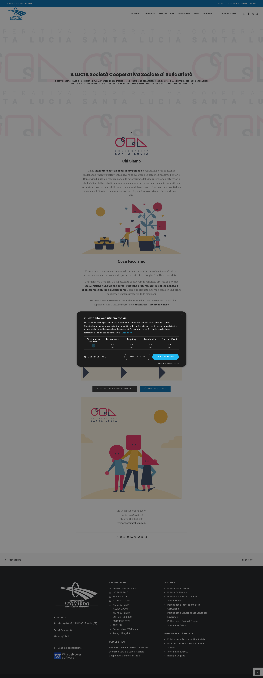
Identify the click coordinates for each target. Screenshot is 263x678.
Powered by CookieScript (168, 364)
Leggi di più (127, 332)
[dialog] (131, 339)
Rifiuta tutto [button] (137, 356)
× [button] (182, 315)
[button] (95, 357)
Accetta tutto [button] (166, 356)
